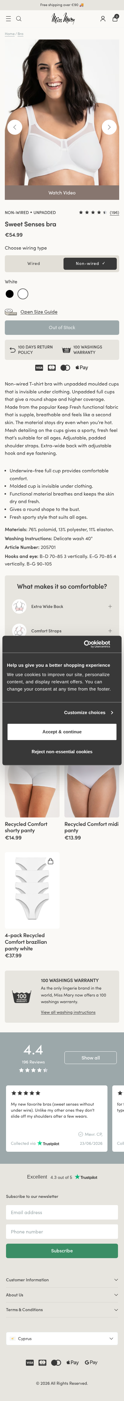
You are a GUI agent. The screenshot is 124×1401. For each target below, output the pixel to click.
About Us (14, 1295)
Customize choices (85, 712)
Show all (91, 1058)
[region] (62, 1118)
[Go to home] (63, 19)
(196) (114, 212)
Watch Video (62, 193)
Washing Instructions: (28, 539)
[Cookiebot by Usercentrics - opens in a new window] (90, 644)
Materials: (16, 530)
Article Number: (22, 547)
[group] (32, 779)
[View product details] (32, 829)
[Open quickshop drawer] (50, 861)
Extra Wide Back (47, 606)
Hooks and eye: (22, 556)
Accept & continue (62, 731)
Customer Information (27, 1280)
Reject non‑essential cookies (62, 751)
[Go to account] (103, 19)
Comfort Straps (46, 631)
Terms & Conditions (24, 1309)
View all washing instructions (68, 1012)
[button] (9, 294)
